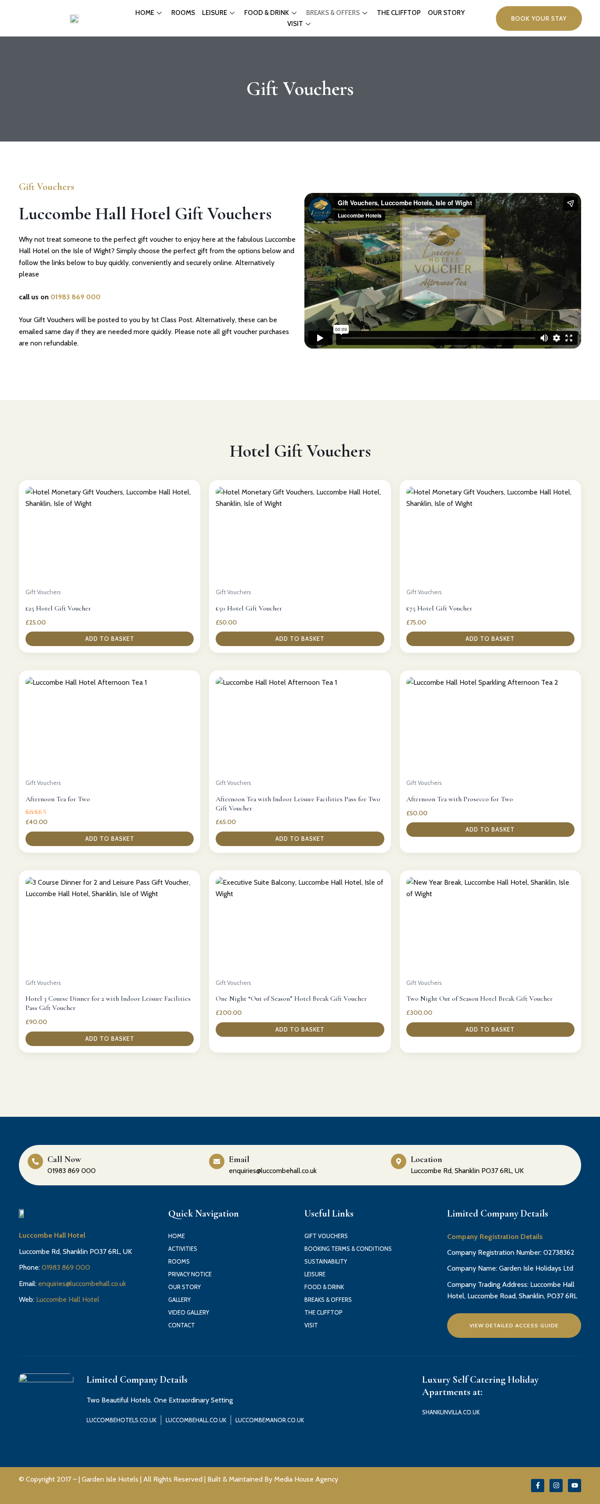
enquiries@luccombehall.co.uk (82, 1283)
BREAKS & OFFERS (333, 13)
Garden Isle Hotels (110, 1479)
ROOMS (183, 13)
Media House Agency (306, 1479)
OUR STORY (446, 13)
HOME (144, 13)
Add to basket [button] (109, 638)
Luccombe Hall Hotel (67, 1299)
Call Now (64, 1159)
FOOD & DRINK (266, 13)
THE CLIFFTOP (399, 13)
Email (239, 1159)
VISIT (295, 24)
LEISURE (214, 13)
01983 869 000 (76, 297)
